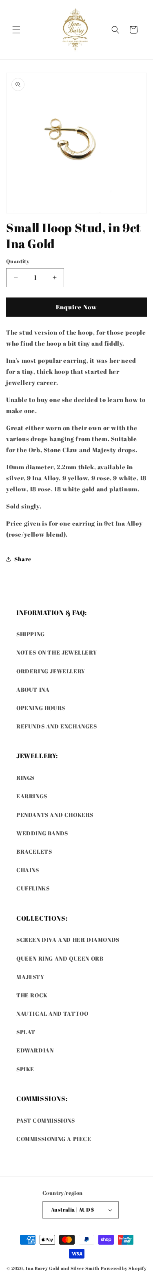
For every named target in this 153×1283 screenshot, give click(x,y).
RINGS (25, 777)
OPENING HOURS (40, 708)
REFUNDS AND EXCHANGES (56, 726)
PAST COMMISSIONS (45, 1120)
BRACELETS (34, 851)
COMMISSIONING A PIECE (53, 1139)
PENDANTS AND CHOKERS (54, 815)
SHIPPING (30, 634)
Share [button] (22, 559)
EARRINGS (31, 796)
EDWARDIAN (34, 1050)
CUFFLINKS (32, 888)
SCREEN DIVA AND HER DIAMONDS (68, 939)
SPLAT (25, 1032)
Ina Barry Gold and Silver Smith (63, 1268)
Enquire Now (76, 307)
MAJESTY (30, 977)
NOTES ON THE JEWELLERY (56, 652)
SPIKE (25, 1069)
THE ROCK (32, 995)
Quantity (17, 261)
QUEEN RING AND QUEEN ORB (59, 958)
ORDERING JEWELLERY (50, 671)
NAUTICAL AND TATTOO (52, 1013)
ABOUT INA (32, 689)
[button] (16, 30)
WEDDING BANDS (42, 833)
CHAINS (27, 870)
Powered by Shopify (124, 1268)
